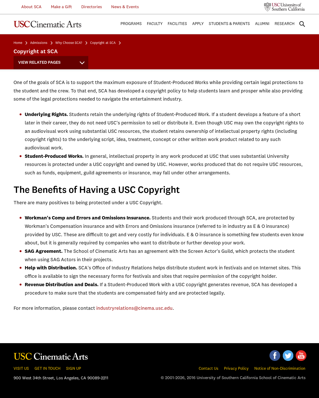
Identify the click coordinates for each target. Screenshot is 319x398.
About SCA (28, 7)
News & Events (125, 7)
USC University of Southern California (284, 6)
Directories (91, 7)
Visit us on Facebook (274, 355)
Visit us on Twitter (288, 355)
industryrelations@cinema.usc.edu (134, 308)
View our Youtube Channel (301, 355)
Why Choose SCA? (68, 43)
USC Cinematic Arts (51, 356)
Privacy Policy (236, 369)
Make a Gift (61, 7)
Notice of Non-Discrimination (279, 369)
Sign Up (73, 369)
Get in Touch (47, 369)
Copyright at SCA (103, 43)
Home (18, 43)
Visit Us (21, 369)
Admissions (38, 43)
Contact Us (208, 369)
